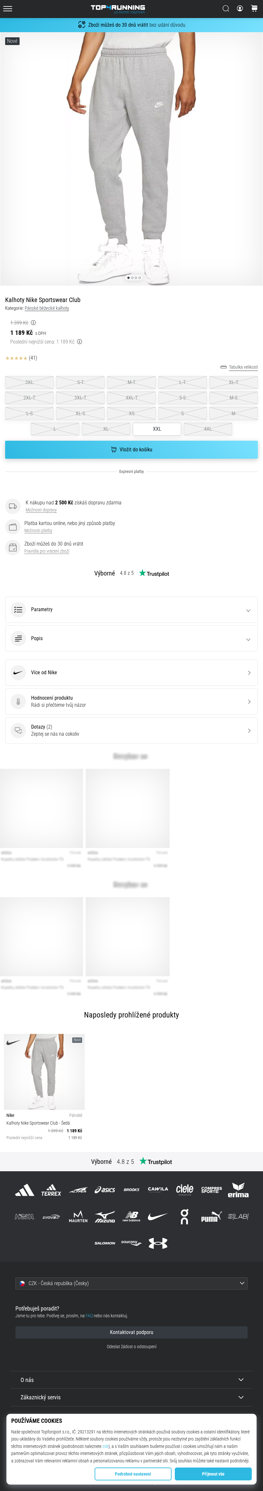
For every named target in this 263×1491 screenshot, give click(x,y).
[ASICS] (104, 1189)
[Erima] (238, 1189)
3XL (29, 382)
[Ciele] (185, 1189)
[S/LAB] (238, 1216)
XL (106, 429)
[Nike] (158, 1216)
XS (131, 413)
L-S (29, 413)
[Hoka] (25, 1216)
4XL (208, 429)
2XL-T (29, 398)
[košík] (254, 9)
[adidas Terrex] (51, 1189)
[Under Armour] (158, 1243)
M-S (233, 398)
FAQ (89, 1316)
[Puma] (211, 1216)
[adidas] (25, 1189)
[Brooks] (131, 1189)
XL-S (80, 413)
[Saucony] (131, 1243)
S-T (80, 382)
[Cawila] (158, 1189)
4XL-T (132, 398)
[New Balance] (131, 1216)
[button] (131, 609)
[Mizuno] (104, 1216)
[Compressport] (211, 1189)
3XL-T (80, 398)
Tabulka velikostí (243, 367)
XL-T (233, 382)
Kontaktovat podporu (131, 1332)
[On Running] (185, 1216)
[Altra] (78, 1189)
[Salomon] (104, 1243)
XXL (157, 429)
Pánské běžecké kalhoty (47, 308)
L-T (182, 382)
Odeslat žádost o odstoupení (132, 1346)
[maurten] (78, 1216)
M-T (131, 382)
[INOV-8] (51, 1216)
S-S (182, 398)
